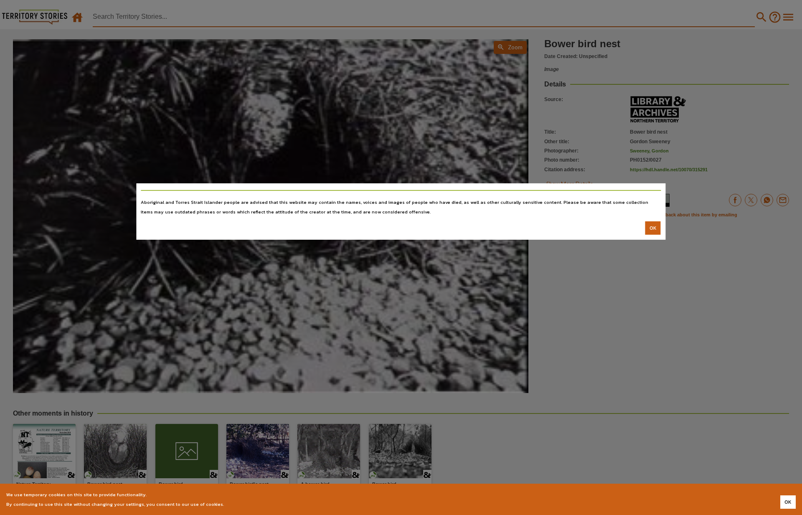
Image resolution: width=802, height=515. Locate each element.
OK (653, 228)
